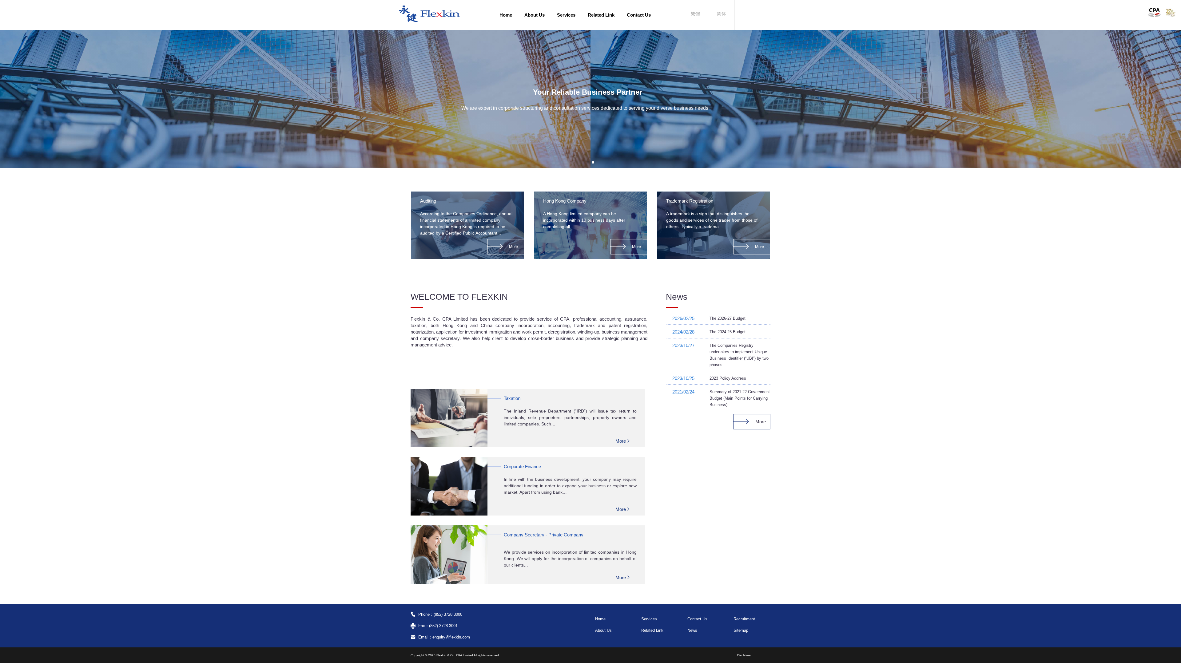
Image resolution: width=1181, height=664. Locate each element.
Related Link (601, 15)
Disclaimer (744, 655)
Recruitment (744, 619)
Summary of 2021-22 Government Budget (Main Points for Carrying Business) (740, 398)
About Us (534, 15)
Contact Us (639, 15)
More (513, 246)
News (692, 630)
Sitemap (741, 630)
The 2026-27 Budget (728, 318)
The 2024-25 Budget (728, 332)
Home (505, 15)
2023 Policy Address (728, 378)
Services (566, 15)
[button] (588, 162)
